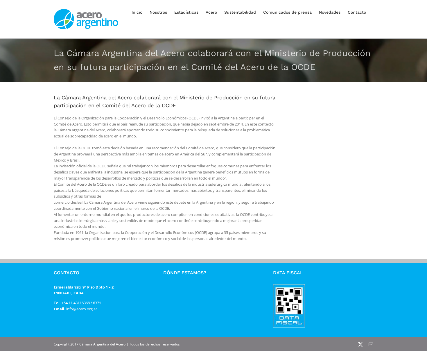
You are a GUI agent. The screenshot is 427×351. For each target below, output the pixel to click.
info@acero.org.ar (81, 308)
